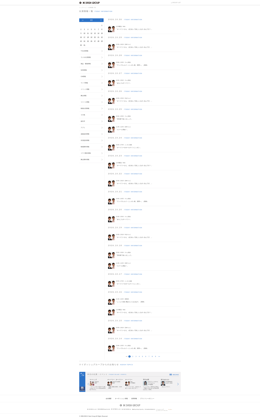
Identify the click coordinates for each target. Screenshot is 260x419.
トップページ (83, 7)
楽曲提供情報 (85, 134)
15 (102, 33)
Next (179, 384)
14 (98, 33)
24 (84, 41)
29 (102, 41)
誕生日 (83, 121)
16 (81, 37)
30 (81, 45)
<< (82, 20)
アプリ (83, 127)
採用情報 (134, 398)
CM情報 (83, 76)
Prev (89, 384)
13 (95, 33)
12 (91, 33)
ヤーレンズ (93, 379)
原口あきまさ (165, 379)
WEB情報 (84, 70)
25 (88, 41)
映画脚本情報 (85, 147)
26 (91, 41)
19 (91, 37)
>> (159, 356)
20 (95, 37)
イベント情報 (85, 89)
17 (84, 37)
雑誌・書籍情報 (86, 63)
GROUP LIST (176, 2)
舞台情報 (83, 95)
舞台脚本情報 (85, 159)
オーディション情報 (121, 398)
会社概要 (108, 398)
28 (98, 41)
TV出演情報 (84, 51)
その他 (83, 115)
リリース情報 (85, 102)
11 (88, 33)
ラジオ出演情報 (86, 57)
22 (102, 37)
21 (98, 37)
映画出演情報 (85, 108)
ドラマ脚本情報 (86, 153)
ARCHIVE (176, 374)
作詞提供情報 (85, 140)
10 (84, 33)
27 (95, 41)
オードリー (111, 379)
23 (81, 41)
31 (84, 45)
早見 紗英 (146, 379)
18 (88, 37)
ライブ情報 (84, 83)
